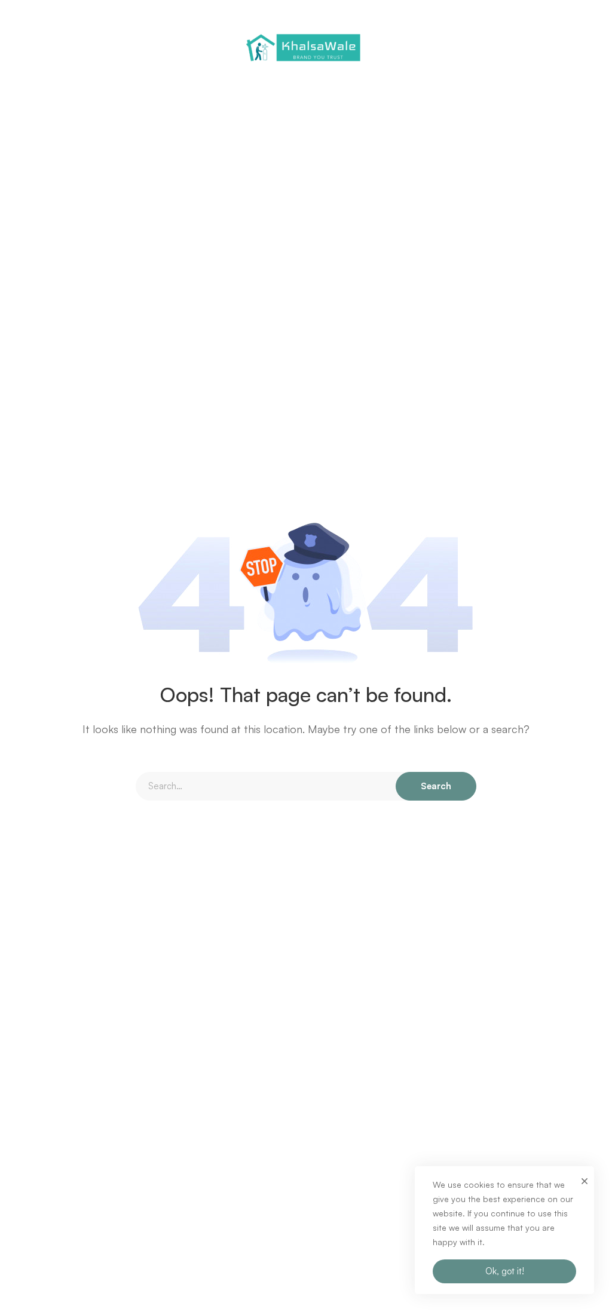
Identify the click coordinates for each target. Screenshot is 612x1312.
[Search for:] (306, 786)
